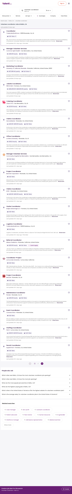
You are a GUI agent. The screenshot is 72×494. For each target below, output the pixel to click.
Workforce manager (12, 420)
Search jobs (4, 20)
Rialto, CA (11, 20)
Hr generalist (61, 415)
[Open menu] (69, 3)
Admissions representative (34, 420)
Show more (59, 41)
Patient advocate (11, 415)
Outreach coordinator (43, 410)
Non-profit (26, 410)
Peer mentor (28, 415)
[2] (42, 363)
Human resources (44, 415)
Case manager (11, 410)
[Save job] (69, 31)
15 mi (47, 10)
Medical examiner (55, 420)
